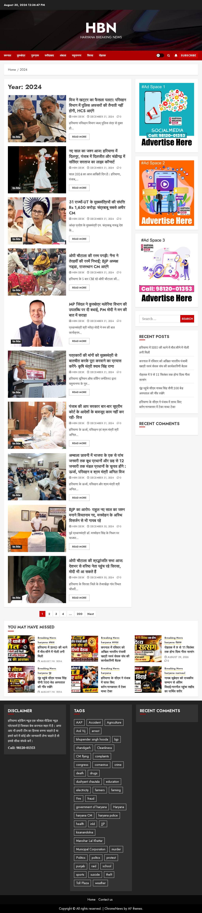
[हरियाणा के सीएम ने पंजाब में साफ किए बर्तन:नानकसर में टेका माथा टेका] (84, 679)
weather (100, 883)
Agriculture (114, 722)
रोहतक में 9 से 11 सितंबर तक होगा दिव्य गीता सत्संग (179, 649)
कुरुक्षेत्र (21, 55)
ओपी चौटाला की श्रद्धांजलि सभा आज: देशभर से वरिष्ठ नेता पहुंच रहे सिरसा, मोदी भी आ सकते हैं (96, 566)
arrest (95, 731)
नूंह (50, 673)
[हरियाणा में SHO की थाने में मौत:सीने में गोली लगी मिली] (21, 648)
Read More (79, 137)
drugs (93, 773)
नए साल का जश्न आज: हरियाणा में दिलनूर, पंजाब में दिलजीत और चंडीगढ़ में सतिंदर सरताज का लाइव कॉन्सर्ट (97, 156)
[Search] (168, 55)
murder (116, 849)
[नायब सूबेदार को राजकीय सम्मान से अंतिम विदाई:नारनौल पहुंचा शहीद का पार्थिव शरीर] (148, 679)
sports (80, 874)
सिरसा (90, 55)
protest (111, 857)
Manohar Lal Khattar (89, 841)
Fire (78, 798)
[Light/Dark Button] (160, 55)
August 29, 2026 (51, 661)
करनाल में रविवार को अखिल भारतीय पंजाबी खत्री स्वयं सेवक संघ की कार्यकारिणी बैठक (115, 654)
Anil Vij (80, 731)
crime (118, 764)
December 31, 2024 (102, 116)
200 (79, 614)
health (80, 824)
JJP (103, 824)
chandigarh (83, 748)
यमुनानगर (76, 55)
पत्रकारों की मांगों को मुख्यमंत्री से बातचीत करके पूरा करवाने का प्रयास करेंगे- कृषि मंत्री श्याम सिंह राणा (95, 361)
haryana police (108, 815)
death (80, 773)
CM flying (82, 756)
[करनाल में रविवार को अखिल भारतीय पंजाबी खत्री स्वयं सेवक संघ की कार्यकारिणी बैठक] (84, 648)
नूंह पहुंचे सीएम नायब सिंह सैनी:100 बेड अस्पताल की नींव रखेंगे (52, 682)
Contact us (105, 899)
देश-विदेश (16, 137)
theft (109, 874)
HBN (101, 27)
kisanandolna (84, 832)
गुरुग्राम (35, 55)
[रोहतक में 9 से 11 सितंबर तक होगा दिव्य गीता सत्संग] (148, 648)
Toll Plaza (82, 883)
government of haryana (91, 807)
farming (116, 790)
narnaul (180, 673)
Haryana (118, 807)
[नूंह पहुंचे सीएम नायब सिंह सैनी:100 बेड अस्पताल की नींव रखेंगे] (21, 679)
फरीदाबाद (49, 55)
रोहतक (102, 55)
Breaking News (47, 638)
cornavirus (101, 764)
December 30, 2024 (102, 526)
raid (93, 866)
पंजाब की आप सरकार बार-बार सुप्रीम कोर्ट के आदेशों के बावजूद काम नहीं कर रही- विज (96, 412)
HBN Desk (78, 116)
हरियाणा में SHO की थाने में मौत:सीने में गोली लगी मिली (52, 652)
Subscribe (188, 55)
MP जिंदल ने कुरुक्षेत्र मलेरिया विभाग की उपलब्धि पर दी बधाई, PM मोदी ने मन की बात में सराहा (98, 309)
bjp (116, 739)
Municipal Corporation (90, 849)
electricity (82, 790)
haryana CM (84, 815)
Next (90, 614)
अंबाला (63, 55)
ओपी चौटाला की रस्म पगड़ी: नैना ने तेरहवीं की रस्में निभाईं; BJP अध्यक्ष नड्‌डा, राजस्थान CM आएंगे (93, 261)
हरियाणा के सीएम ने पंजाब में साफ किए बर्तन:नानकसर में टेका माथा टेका (115, 684)
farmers (100, 790)
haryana (43, 642)
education (112, 781)
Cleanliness (104, 748)
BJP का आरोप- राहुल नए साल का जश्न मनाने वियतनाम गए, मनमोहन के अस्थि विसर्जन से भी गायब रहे (97, 515)
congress (82, 764)
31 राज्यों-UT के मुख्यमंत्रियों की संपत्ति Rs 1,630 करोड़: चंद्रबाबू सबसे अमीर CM (97, 207)
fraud (90, 798)
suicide (95, 874)
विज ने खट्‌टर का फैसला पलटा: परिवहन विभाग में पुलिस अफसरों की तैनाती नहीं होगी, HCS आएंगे (97, 105)
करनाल (7, 55)
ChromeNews (114, 908)
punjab (80, 866)
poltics (96, 857)
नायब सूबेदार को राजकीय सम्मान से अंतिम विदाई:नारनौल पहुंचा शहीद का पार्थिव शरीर (179, 684)
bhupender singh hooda (92, 739)
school (107, 866)
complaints (102, 756)
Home (91, 899)
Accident (95, 722)
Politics (80, 857)
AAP (79, 722)
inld (92, 824)
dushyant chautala (88, 781)
